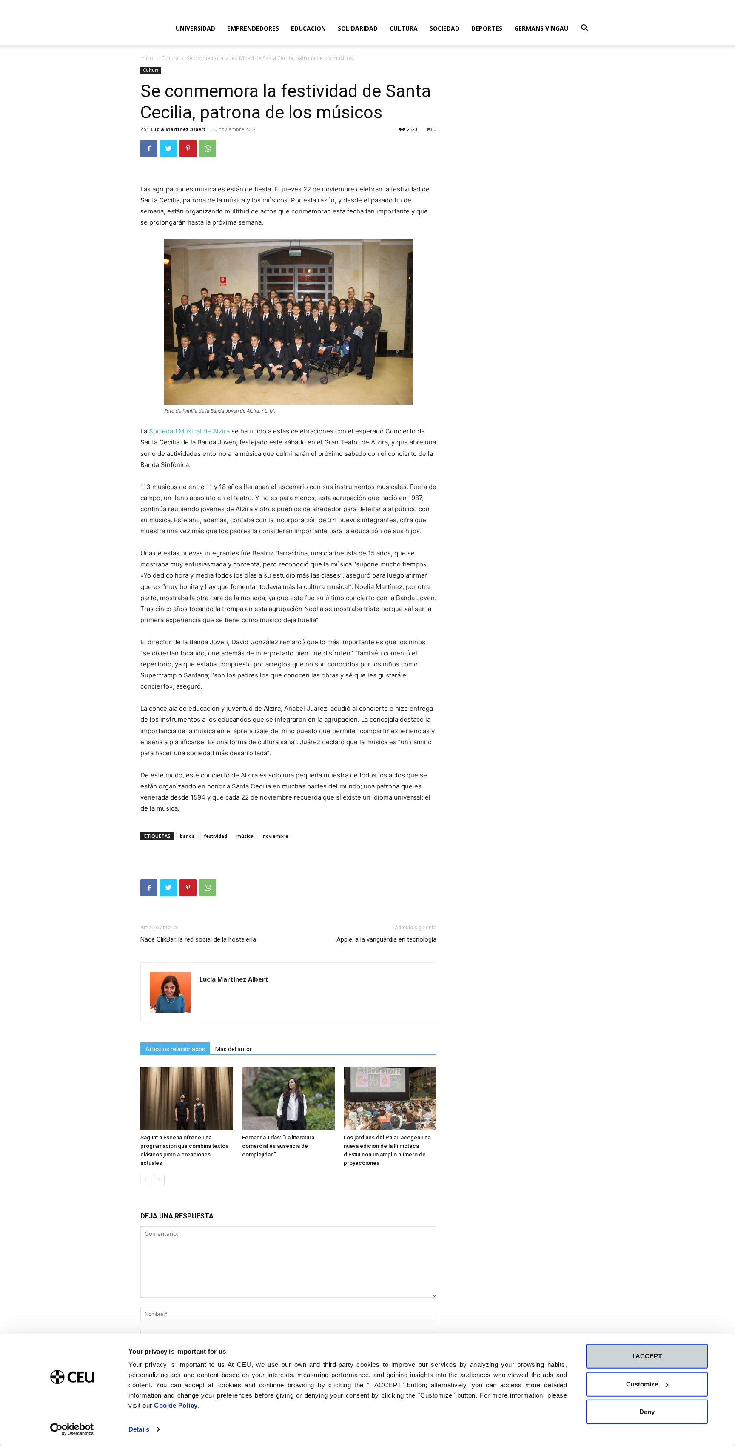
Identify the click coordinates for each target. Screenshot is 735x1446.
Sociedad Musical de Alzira (189, 431)
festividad (215, 836)
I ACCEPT (647, 1356)
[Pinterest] (188, 148)
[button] (584, 29)
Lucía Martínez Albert (178, 129)
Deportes (486, 28)
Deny (647, 1411)
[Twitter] (168, 148)
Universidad (195, 28)
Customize (642, 1383)
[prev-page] (145, 1180)
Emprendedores (253, 28)
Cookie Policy (176, 1405)
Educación (308, 28)
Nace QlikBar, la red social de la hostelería (198, 939)
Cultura (404, 28)
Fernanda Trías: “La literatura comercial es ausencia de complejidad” (278, 1146)
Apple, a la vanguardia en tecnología (386, 939)
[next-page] (159, 1180)
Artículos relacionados (175, 1049)
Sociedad (444, 28)
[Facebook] (148, 148)
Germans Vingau (541, 28)
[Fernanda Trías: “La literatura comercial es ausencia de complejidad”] (288, 1098)
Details (138, 1429)
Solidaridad (358, 28)
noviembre (275, 836)
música (245, 836)
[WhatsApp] (207, 148)
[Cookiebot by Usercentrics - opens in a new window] (72, 1429)
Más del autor (233, 1049)
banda (187, 836)
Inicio (146, 58)
